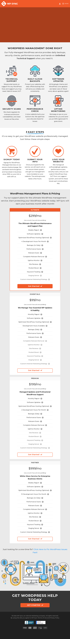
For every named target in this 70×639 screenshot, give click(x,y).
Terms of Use (42, 618)
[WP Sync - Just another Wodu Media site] (9, 3)
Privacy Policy (54, 618)
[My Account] (60, 4)
